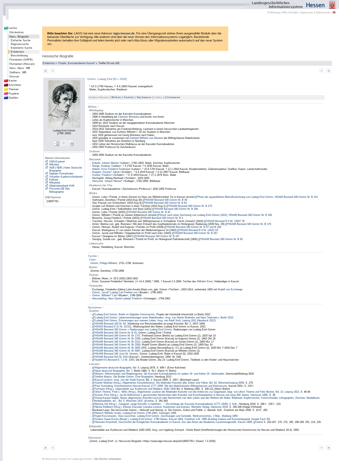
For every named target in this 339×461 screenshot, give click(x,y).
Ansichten (15, 84)
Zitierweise (172, 97)
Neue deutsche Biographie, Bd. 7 (113, 370)
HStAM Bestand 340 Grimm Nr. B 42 (149, 212)
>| (328, 70)
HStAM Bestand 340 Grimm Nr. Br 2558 (117, 344)
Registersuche (20, 44)
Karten (13, 80)
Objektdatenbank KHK (62, 185)
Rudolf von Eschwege (230, 289)
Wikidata (54, 164)
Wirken (116, 97)
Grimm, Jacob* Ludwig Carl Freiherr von (115, 292)
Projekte (14, 93)
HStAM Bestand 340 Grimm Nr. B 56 (222, 239)
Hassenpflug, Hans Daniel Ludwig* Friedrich (117, 298)
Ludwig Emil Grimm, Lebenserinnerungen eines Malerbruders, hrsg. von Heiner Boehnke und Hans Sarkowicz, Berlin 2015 (164, 317)
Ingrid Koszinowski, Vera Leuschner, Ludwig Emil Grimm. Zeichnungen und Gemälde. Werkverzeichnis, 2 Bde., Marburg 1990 (166, 415)
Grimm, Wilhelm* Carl (104, 295)
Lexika (13, 28)
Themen (14, 89)
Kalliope (53, 179)
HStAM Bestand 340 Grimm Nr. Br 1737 (117, 335)
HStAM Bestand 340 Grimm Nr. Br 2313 (117, 341)
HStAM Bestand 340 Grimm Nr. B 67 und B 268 (194, 226)
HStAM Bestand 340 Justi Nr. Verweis (116, 353)
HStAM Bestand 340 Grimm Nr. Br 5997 (117, 350)
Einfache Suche (21, 40)
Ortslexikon (16, 32)
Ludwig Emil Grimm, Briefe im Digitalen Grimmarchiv (125, 314)
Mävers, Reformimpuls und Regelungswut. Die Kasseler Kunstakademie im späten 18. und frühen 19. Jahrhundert (159, 373)
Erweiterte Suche (21, 47)
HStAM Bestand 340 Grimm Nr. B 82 (166, 202)
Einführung (274, 12)
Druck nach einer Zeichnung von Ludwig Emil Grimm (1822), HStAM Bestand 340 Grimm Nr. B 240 (216, 215)
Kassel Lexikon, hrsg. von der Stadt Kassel (119, 379)
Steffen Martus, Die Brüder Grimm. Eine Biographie (124, 376)
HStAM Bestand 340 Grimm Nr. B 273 (190, 205)
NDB (59, 167)
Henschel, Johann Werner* (107, 181)
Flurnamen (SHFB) (21, 59)
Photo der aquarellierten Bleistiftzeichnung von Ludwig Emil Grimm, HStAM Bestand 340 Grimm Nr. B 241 (257, 196)
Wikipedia (54, 182)
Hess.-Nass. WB (19, 68)
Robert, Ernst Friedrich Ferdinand (111, 169)
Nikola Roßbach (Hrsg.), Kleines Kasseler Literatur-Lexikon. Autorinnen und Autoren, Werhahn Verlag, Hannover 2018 (161, 406)
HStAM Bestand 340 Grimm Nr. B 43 (116, 332)
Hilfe (284, 12)
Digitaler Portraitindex (61, 173)
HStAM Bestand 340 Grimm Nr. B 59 (166, 199)
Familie (129, 97)
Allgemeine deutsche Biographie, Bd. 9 (117, 367)
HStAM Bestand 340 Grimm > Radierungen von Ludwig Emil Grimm (133, 329)
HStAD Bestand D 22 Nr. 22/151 (113, 326)
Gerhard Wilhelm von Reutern (146, 138)
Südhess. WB (17, 72)
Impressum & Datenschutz (315, 12)
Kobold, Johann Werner (105, 162)
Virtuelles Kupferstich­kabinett (66, 176)
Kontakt (293, 12)
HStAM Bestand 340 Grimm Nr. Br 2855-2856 (121, 347)
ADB (52, 167)
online (150, 400)
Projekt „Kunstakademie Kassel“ (76, 63)
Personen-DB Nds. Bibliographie (59, 190)
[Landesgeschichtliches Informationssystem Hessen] (169, 4)
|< (46, 70)
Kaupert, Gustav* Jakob (105, 171)
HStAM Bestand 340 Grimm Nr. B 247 (158, 236)
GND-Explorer (57, 161)
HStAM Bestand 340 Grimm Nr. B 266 (176, 208)
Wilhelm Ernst (205, 281)
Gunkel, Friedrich (102, 174)
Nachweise (144, 97)
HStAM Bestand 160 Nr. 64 (110, 323)
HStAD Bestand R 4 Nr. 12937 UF (226, 221)
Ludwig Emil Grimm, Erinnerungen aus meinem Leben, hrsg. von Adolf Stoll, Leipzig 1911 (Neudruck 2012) (155, 320)
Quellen (13, 97)
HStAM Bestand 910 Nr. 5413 (111, 356)
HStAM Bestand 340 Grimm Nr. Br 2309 (117, 338)
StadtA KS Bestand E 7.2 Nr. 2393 (114, 359)
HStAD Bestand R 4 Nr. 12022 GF (199, 230)
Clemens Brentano (128, 116)
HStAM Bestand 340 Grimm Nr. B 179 (249, 224)
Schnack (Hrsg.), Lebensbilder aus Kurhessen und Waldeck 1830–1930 (135, 388)
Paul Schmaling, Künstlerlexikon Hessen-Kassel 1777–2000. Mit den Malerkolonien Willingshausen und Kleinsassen (161, 385)
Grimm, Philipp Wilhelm (103, 263)
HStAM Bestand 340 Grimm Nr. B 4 (163, 217)
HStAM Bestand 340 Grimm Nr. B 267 (196, 233)
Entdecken (17, 51)
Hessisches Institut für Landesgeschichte (68, 458)
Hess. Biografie (19, 36)
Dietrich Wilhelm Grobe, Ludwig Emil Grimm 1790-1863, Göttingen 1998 (135, 413)
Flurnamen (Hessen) (22, 63)
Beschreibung (19, 55)
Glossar (14, 76)
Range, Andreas (101, 165)
